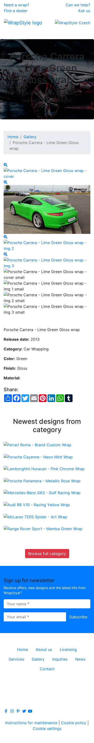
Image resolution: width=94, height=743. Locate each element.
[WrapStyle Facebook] (6, 711)
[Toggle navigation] (10, 32)
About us (44, 649)
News (80, 659)
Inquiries (59, 659)
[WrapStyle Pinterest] (18, 711)
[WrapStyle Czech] (72, 22)
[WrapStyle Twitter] (24, 711)
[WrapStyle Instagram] (12, 711)
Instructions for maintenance (31, 722)
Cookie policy (73, 722)
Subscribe (78, 616)
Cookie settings (47, 728)
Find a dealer (15, 10)
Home (12, 136)
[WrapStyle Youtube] (30, 711)
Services (16, 659)
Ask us (84, 10)
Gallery (30, 136)
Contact (47, 668)
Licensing (68, 649)
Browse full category (47, 553)
